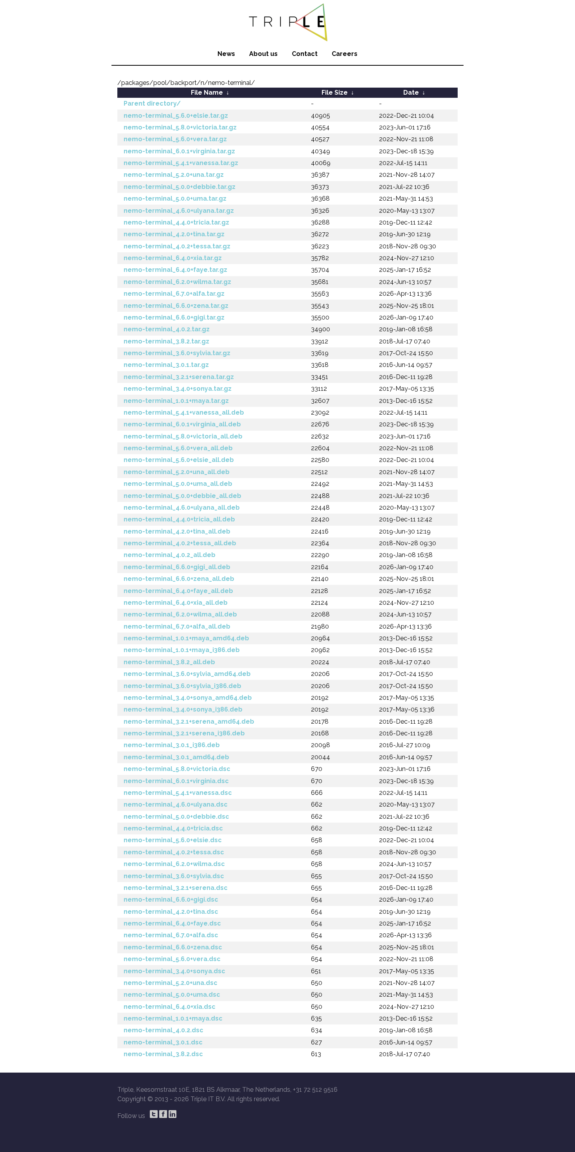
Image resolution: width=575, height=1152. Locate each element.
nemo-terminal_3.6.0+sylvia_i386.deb (182, 686)
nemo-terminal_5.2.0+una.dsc (170, 983)
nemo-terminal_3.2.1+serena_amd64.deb (189, 721)
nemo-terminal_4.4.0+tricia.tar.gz (176, 222)
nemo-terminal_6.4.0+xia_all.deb (176, 602)
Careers (345, 54)
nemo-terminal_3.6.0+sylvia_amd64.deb (187, 674)
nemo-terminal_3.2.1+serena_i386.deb (184, 733)
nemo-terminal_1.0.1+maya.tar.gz (176, 400)
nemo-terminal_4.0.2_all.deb (170, 555)
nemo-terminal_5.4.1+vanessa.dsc (178, 792)
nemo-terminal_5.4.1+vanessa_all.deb (184, 412)
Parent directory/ (152, 103)
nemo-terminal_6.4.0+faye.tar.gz (175, 269)
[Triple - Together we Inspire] (287, 21)
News (226, 54)
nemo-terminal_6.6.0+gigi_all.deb (177, 567)
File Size (335, 92)
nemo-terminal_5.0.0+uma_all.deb (178, 483)
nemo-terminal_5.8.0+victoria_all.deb (183, 436)
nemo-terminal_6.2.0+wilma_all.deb (180, 614)
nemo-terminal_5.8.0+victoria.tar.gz (180, 127)
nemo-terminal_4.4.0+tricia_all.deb (179, 519)
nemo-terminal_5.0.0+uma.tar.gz (175, 198)
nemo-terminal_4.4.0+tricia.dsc (173, 828)
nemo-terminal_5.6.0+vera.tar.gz (175, 139)
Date (411, 92)
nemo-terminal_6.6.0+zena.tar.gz (176, 305)
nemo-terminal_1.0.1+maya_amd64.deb (186, 638)
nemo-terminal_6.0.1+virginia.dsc (176, 781)
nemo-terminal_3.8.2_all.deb (169, 662)
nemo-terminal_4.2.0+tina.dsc (171, 911)
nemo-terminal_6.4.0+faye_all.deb (178, 591)
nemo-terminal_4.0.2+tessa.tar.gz (177, 246)
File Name (207, 92)
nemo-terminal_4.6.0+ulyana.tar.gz (179, 210)
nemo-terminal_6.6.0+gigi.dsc (171, 899)
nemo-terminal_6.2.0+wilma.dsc (174, 864)
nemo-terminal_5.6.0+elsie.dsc (173, 840)
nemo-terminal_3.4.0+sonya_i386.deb (183, 709)
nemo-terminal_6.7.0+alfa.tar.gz (174, 293)
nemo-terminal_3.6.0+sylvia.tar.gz (177, 353)
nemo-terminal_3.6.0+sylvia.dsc (174, 876)
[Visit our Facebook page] (163, 1114)
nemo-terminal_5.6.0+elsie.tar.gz (176, 115)
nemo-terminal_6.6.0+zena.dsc (173, 947)
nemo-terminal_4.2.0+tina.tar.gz (174, 234)
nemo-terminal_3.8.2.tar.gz (166, 341)
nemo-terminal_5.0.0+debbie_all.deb (182, 496)
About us (263, 54)
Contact (305, 54)
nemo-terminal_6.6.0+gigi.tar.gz (174, 317)
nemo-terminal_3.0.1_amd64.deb (176, 757)
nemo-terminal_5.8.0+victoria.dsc (177, 769)
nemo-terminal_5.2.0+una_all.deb (177, 472)
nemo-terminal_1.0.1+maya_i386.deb (182, 650)
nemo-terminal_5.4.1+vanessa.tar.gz (181, 163)
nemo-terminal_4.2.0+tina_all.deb (177, 531)
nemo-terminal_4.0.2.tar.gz (167, 329)
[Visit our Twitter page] (154, 1114)
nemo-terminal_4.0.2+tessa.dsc (174, 852)
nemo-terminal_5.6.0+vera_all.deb (178, 448)
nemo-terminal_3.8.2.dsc (163, 1054)
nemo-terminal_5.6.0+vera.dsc (172, 959)
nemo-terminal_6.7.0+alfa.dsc (171, 935)
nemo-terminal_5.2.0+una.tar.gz (174, 174)
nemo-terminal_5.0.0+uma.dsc (172, 994)
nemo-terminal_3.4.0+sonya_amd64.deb (188, 697)
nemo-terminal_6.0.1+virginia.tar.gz (179, 151)
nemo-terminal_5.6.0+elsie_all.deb (179, 460)
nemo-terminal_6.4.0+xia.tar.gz (173, 258)
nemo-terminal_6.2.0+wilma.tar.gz (177, 282)
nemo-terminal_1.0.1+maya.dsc (173, 1018)
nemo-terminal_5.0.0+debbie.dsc (176, 816)
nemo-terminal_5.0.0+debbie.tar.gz (179, 187)
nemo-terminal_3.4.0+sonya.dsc (174, 971)
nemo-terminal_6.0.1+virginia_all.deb (182, 424)
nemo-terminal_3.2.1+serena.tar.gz (179, 377)
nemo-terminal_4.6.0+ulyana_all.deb (182, 507)
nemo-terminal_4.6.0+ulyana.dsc (176, 804)
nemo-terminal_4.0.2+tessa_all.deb (180, 543)
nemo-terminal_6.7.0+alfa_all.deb (177, 626)
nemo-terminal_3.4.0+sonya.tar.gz (178, 388)
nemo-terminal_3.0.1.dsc (163, 1042)
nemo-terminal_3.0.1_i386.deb (172, 745)
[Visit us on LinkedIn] (172, 1114)
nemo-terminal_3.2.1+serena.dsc (176, 887)
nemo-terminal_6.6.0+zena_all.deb (179, 578)
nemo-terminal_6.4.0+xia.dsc (170, 1006)
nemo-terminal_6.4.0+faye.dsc (172, 923)
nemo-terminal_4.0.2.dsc (163, 1030)
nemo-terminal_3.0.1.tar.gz (166, 364)
